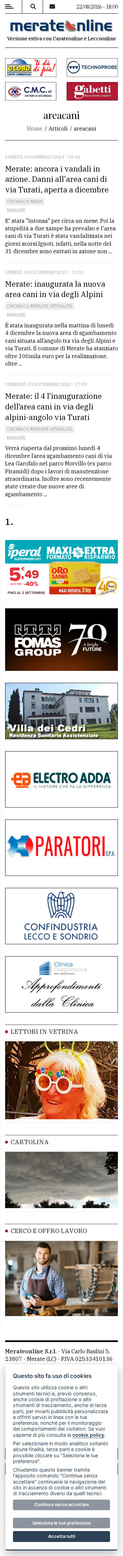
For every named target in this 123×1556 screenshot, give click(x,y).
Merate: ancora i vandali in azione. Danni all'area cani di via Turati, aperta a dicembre (57, 179)
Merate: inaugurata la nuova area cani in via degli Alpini (55, 289)
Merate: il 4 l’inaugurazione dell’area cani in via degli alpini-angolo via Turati (53, 406)
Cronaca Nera (25, 201)
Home (34, 128)
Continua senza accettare (61, 1504)
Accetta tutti (61, 1536)
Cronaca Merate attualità (39, 306)
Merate (16, 210)
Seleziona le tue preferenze (61, 1523)
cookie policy (88, 1435)
